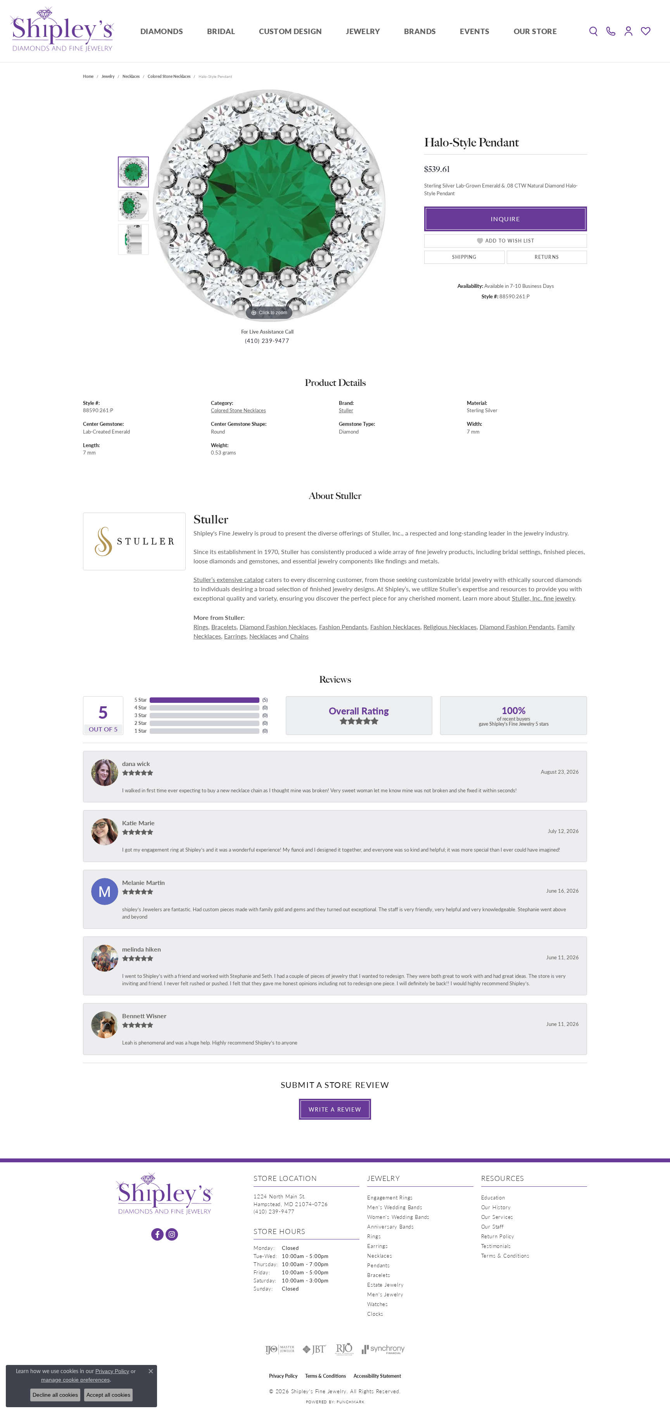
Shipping (464, 257)
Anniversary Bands (390, 1226)
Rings (200, 626)
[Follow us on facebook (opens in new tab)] (157, 1234)
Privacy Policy (283, 1376)
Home (88, 76)
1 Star (141, 731)
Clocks (375, 1313)
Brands (420, 31)
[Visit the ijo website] (279, 1349)
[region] (269, 205)
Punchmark (350, 1401)
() (265, 700)
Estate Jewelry (385, 1284)
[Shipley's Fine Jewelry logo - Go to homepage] (62, 31)
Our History (496, 1207)
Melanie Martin (143, 882)
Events (474, 31)
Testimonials (496, 1245)
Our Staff (492, 1226)
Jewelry (363, 31)
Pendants (378, 1265)
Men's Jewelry (385, 1294)
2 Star (141, 723)
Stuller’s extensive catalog (228, 579)
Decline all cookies (55, 1395)
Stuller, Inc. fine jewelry (543, 598)
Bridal (221, 31)
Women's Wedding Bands (398, 1216)
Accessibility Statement (377, 1376)
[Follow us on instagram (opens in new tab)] (172, 1234)
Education (493, 1197)
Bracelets (224, 626)
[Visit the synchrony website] (383, 1349)
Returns (547, 257)
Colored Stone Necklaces (169, 76)
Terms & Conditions (505, 1255)
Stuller (346, 410)
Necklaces (131, 76)
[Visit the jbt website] (314, 1349)
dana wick (136, 763)
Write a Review (335, 1109)
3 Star (141, 715)
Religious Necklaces (450, 626)
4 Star (141, 707)
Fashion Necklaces (395, 626)
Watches (377, 1304)
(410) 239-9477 (267, 340)
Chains (299, 636)
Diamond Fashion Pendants (517, 626)
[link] (611, 31)
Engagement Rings (390, 1197)
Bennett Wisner (144, 1015)
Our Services (497, 1216)
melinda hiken (141, 949)
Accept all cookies (108, 1395)
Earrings (235, 636)
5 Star (141, 700)
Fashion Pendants (343, 626)
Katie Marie (138, 822)
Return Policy (498, 1236)
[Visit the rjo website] (344, 1349)
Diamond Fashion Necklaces (278, 626)
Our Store (535, 31)
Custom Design (290, 31)
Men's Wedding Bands (394, 1207)
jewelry (108, 76)
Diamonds (161, 31)
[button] (593, 31)
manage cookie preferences (75, 1380)
